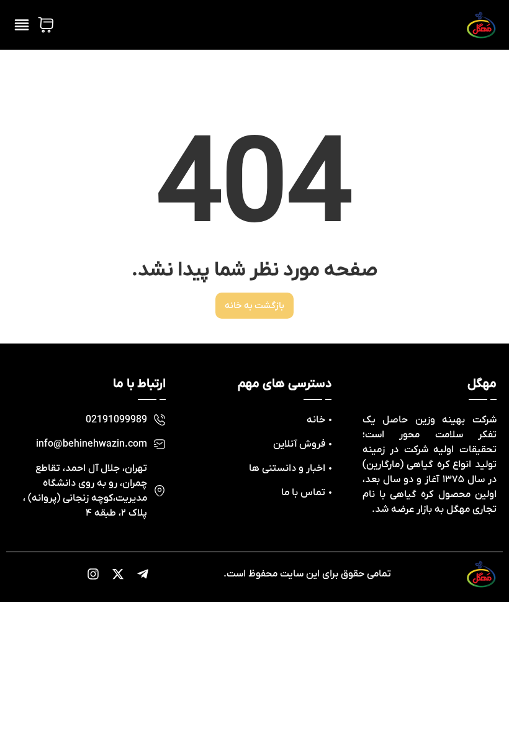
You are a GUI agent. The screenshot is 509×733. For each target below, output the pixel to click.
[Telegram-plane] (143, 574)
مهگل (482, 384)
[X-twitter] (118, 574)
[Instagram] (93, 574)
